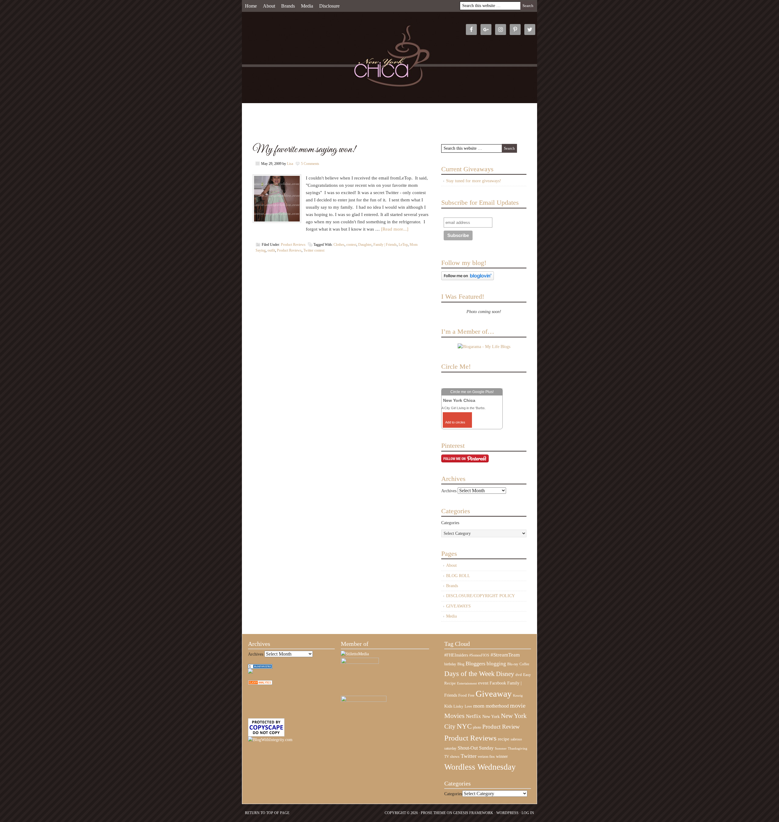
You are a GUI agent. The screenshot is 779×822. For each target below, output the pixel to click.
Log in (528, 813)
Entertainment (467, 683)
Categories (450, 523)
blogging (496, 664)
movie (518, 705)
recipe (503, 739)
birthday (450, 664)
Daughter (365, 244)
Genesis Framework (473, 813)
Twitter (469, 756)
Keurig (518, 695)
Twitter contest (313, 250)
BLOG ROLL (458, 575)
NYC (464, 726)
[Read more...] (394, 229)
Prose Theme (433, 813)
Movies (454, 715)
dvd (518, 675)
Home (251, 6)
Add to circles (455, 422)
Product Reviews (293, 244)
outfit (271, 250)
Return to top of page (267, 813)
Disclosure (329, 6)
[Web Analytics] (260, 683)
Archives (448, 491)
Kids (448, 706)
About (269, 6)
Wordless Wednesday (480, 766)
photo (477, 727)
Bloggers (475, 663)
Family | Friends (385, 244)
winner (502, 756)
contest (351, 244)
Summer (501, 748)
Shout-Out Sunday (476, 748)
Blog (460, 664)
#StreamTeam (505, 655)
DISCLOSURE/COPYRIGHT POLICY (480, 596)
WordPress (507, 813)
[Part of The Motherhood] (363, 700)
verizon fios (486, 756)
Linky (458, 706)
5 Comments (310, 164)
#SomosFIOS (479, 655)
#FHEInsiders (456, 655)
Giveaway (494, 693)
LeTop (403, 244)
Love (468, 707)
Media (307, 6)
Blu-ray (512, 664)
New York (491, 716)
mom (478, 706)
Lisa (290, 164)
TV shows (451, 756)
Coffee (524, 664)
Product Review (501, 726)
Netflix (473, 716)
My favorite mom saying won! (304, 149)
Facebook (498, 683)
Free (471, 696)
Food (462, 695)
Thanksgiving (517, 748)
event (483, 683)
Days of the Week (469, 673)
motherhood (497, 706)
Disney (505, 673)
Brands (288, 6)
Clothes (339, 244)
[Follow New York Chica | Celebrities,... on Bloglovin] (467, 279)
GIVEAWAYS (458, 606)
